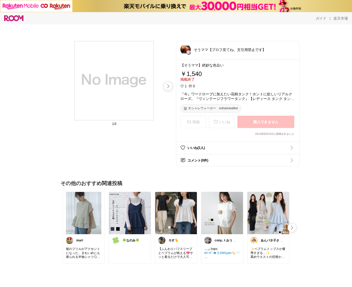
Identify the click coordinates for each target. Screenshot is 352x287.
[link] (84, 213)
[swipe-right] (168, 86)
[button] (185, 49)
